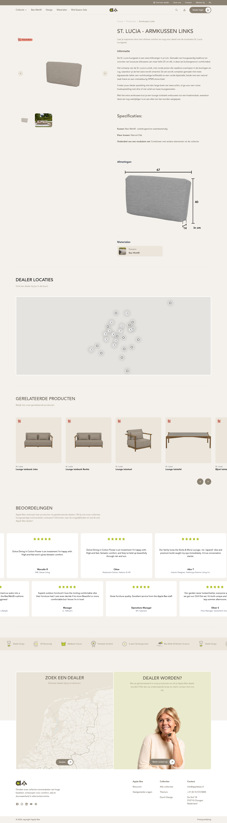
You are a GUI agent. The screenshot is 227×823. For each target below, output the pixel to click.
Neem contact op (160, 762)
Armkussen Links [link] (147, 22)
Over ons (177, 3)
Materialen (62, 10)
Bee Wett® (36, 10)
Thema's (164, 792)
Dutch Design (166, 797)
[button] (127, 371)
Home (120, 22)
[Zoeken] (176, 10)
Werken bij (200, 3)
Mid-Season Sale (79, 10)
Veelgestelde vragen (142, 792)
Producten (131, 22)
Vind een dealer (162, 3)
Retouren (137, 787)
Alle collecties (166, 787)
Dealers (62, 762)
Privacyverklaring (204, 819)
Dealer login (198, 10)
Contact (188, 3)
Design (49, 10)
